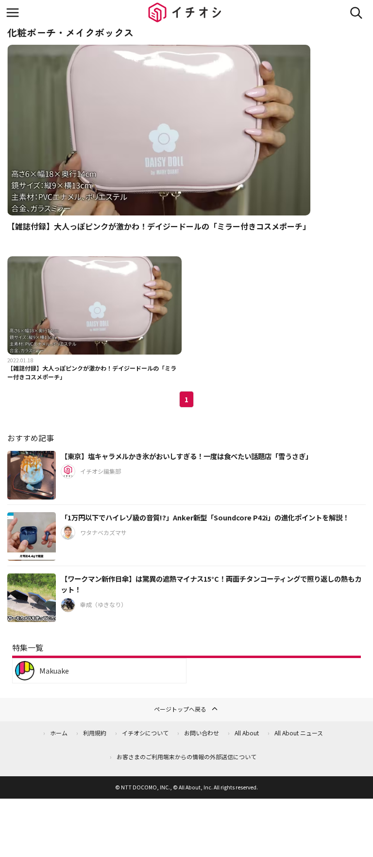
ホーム (59, 733)
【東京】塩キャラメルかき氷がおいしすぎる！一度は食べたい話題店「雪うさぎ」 (186, 456)
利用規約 (94, 733)
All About (247, 733)
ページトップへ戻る (180, 709)
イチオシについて (145, 733)
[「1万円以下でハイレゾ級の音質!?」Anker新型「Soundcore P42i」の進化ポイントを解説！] (31, 536)
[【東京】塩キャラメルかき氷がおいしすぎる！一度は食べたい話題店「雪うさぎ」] (31, 475)
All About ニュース (298, 733)
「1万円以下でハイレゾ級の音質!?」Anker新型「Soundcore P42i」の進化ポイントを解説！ (205, 517)
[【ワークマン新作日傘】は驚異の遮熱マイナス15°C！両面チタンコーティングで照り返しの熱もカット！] (31, 597)
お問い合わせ (201, 733)
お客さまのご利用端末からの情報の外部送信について (186, 756)
